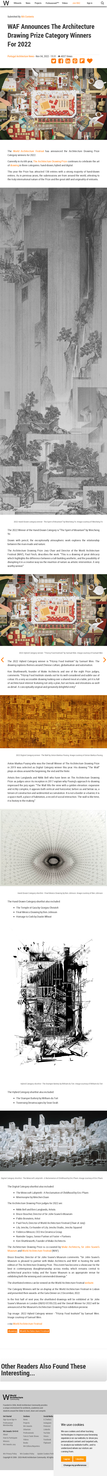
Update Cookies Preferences (48, 1454)
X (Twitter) (47, 1419)
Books (25, 1443)
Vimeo (45, 1436)
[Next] (104, 659)
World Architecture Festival (29, 151)
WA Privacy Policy (10, 1454)
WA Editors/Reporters (31, 1446)
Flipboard (47, 1443)
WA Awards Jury (9, 1444)
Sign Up (6, 1419)
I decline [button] (80, 1459)
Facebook (47, 1439)
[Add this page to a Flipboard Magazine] (82, 61)
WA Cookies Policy (27, 1454)
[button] (102, 3)
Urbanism (27, 1429)
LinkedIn (46, 1429)
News (25, 1419)
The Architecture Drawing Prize (50, 161)
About (5, 1434)
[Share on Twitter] (53, 61)
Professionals (28, 1433)
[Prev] (2, 659)
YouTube (46, 1433)
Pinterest (46, 1426)
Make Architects (71, 1247)
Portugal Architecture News (21, 56)
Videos (26, 1439)
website (89, 1282)
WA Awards (27, 1426)
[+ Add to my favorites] (90, 61)
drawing (14, 165)
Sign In (14, 1419)
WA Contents (27, 16)
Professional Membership (8, 1424)
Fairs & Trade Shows (31, 1436)
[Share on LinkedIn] (67, 61)
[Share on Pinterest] (75, 61)
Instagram (47, 1423)
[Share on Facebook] (60, 61)
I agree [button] (67, 1459)
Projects (26, 1423)
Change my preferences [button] (75, 1465)
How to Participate (10, 1438)
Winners (6, 1441)
